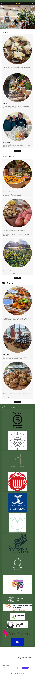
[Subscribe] (16, 668)
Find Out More (17, 277)
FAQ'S (3, 658)
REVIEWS (3, 662)
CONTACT (3, 660)
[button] (2, 3)
